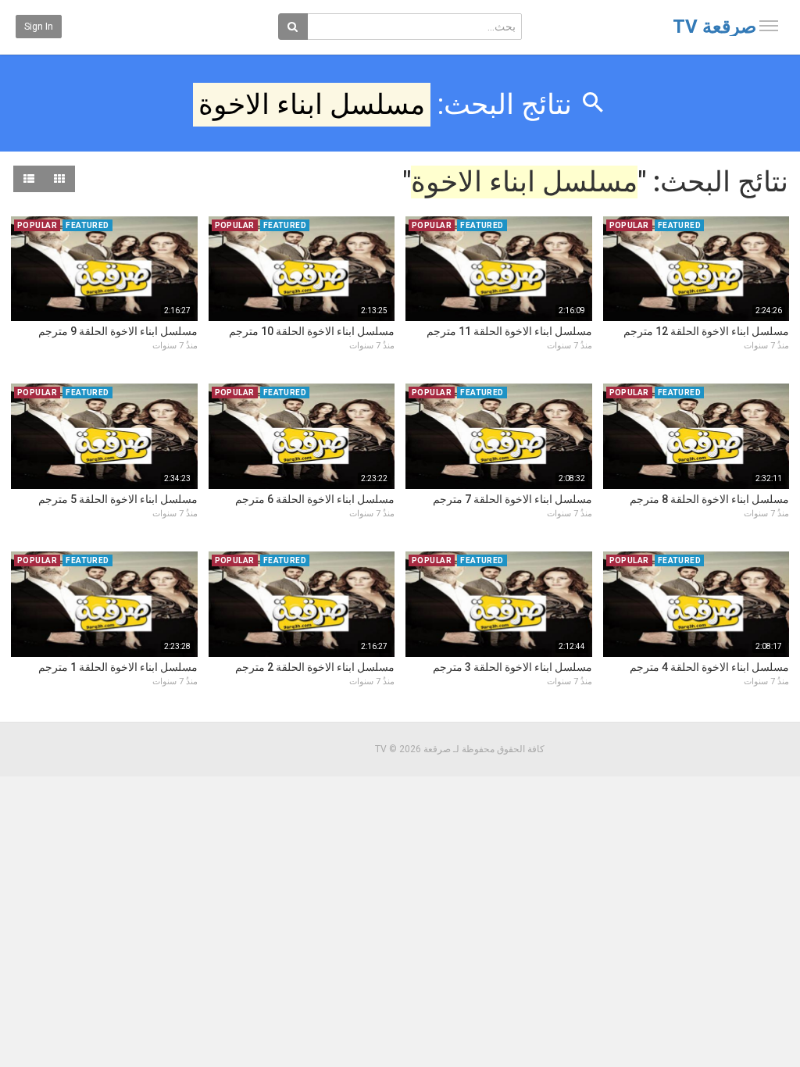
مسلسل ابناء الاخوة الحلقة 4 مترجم (709, 667)
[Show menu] (769, 26)
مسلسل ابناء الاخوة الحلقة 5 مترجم (118, 499)
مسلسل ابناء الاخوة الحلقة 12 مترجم (706, 331)
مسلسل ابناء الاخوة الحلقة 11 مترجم (509, 331)
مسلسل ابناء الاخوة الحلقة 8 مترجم (709, 499)
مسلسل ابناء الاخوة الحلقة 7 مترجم (512, 499)
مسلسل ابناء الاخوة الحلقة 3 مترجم (512, 667)
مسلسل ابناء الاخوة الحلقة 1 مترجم (118, 667)
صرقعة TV (714, 26)
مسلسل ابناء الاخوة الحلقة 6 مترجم (315, 499)
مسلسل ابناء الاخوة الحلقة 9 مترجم (118, 331)
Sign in (38, 26)
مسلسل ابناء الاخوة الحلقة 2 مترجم (315, 667)
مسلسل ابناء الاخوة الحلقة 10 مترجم (312, 331)
